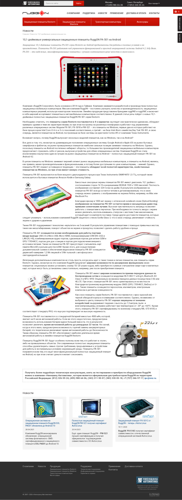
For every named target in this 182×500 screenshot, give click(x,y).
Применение (116, 13)
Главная (26, 34)
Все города (153, 3)
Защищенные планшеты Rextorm (39, 22)
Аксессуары (142, 22)
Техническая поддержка (90, 469)
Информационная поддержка (92, 471)
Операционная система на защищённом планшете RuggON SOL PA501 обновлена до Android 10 (42, 423)
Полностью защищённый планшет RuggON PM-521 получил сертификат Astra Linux (89, 423)
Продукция (55, 466)
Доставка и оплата (136, 13)
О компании (73, 13)
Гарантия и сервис (88, 473)
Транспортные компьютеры (108, 22)
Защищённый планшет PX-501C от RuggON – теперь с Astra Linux (134, 421)
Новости (102, 13)
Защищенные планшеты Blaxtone (74, 23)
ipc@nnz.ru (150, 378)
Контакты (154, 13)
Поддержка (89, 13)
